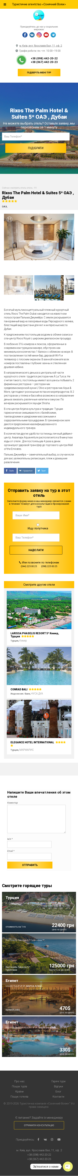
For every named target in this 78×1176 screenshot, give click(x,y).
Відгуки (58, 1086)
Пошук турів (19, 1086)
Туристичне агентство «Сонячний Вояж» (39, 4)
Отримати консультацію (39, 1125)
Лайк (11, 470)
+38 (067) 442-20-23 (44, 62)
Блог (58, 1091)
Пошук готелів (19, 1096)
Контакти (58, 1096)
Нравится (27, 470)
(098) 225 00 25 (49, 566)
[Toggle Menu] (5, 4)
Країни (19, 1091)
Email (10, 851)
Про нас (19, 1081)
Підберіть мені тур (39, 72)
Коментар (12, 802)
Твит (43, 470)
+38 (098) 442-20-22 (44, 58)
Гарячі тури (58, 1081)
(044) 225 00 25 (29, 566)
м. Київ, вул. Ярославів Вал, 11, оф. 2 (40, 45)
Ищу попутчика (38, 528)
